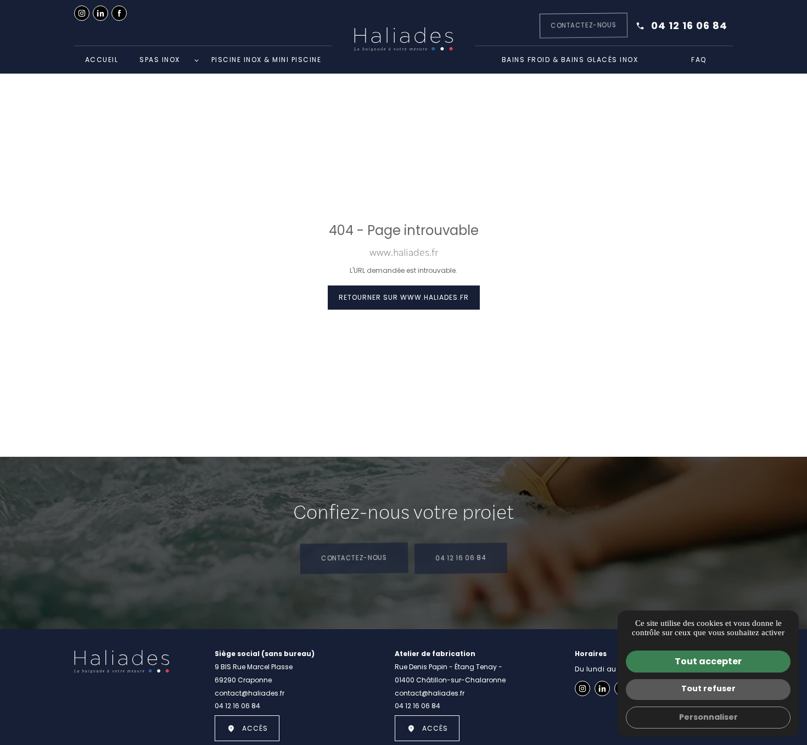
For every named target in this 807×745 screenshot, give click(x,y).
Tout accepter (708, 661)
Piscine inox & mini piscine (266, 59)
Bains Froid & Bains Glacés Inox (570, 59)
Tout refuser (708, 688)
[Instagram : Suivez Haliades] (81, 13)
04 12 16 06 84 (689, 25)
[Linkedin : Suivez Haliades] (100, 13)
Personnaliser (708, 717)
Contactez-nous (354, 558)
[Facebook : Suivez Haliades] (119, 13)
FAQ (699, 59)
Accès (255, 728)
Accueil (102, 59)
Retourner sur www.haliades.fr (404, 297)
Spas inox (159, 59)
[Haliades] (403, 39)
